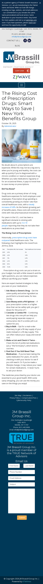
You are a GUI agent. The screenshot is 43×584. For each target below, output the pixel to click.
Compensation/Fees (29, 398)
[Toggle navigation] (21, 85)
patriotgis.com (31, 20)
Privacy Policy (15, 398)
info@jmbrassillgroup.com (21, 36)
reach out (32, 22)
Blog (17, 45)
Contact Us (12, 40)
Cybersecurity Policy (23, 400)
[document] (21, 188)
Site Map (18, 395)
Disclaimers (27, 395)
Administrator (10, 126)
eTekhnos (26, 581)
